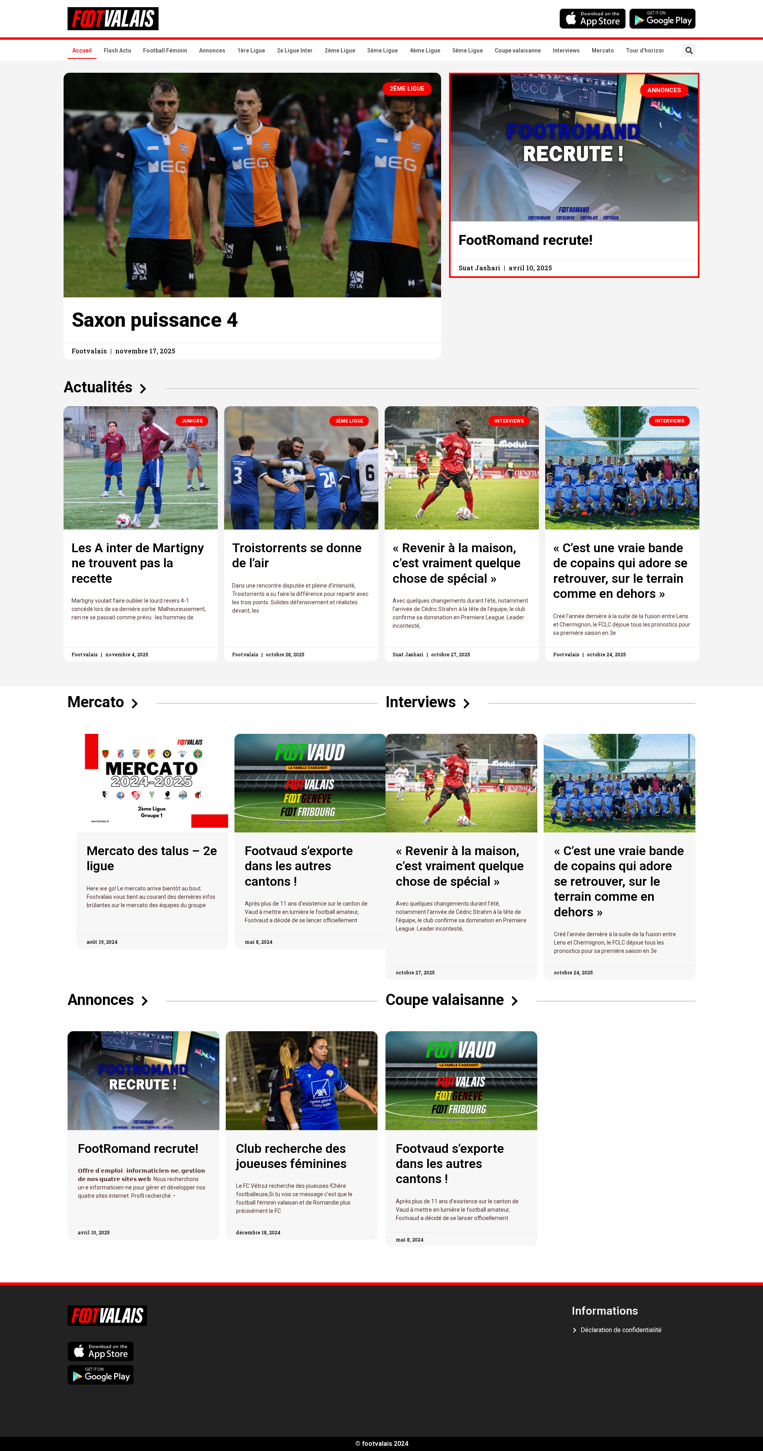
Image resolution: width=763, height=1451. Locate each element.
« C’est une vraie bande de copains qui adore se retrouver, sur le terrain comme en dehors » (620, 570)
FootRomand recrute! (526, 240)
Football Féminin (165, 50)
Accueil (82, 50)
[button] (688, 50)
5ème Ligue (467, 50)
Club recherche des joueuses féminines (291, 1156)
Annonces (212, 50)
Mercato (603, 50)
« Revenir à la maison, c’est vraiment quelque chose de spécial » (457, 563)
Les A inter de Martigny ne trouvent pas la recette (138, 563)
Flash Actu (117, 50)
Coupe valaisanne (518, 50)
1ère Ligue (251, 50)
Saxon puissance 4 (155, 320)
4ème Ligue (425, 50)
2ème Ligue (340, 50)
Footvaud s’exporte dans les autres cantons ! (299, 866)
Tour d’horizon (645, 50)
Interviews (566, 50)
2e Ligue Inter (295, 50)
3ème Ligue (382, 50)
